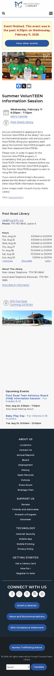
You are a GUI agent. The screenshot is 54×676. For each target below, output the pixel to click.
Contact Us (25, 450)
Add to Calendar (19, 116)
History (25, 470)
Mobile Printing (25, 544)
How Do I (25, 568)
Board (25, 460)
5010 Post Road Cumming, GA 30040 (21, 303)
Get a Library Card (25, 563)
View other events (27, 43)
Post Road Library (22, 122)
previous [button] (8, 261)
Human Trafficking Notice (28, 647)
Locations (25, 445)
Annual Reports (25, 455)
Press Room (25, 485)
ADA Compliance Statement (29, 627)
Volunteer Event (16, 197)
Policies (25, 480)
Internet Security (25, 534)
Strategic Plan (26, 490)
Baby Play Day (26, 417)
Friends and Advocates (25, 509)
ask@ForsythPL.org (12, 220)
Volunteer (25, 519)
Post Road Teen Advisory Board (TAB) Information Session (27, 398)
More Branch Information (15, 285)
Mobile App (25, 539)
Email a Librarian (27, 605)
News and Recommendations (28, 616)
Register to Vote (25, 573)
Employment (25, 465)
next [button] (48, 261)
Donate (25, 504)
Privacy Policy (26, 549)
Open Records (25, 475)
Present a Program (25, 514)
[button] (51, 13)
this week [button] (27, 261)
